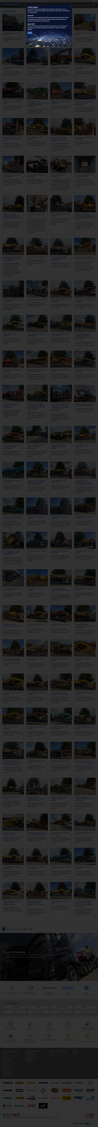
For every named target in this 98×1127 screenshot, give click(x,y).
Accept (30, 33)
